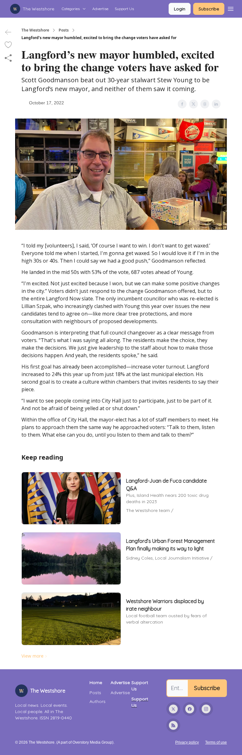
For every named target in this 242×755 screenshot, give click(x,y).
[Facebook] (190, 709)
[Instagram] (206, 709)
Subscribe (209, 9)
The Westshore (35, 30)
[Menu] (230, 8)
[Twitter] (173, 709)
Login (179, 9)
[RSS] (173, 725)
